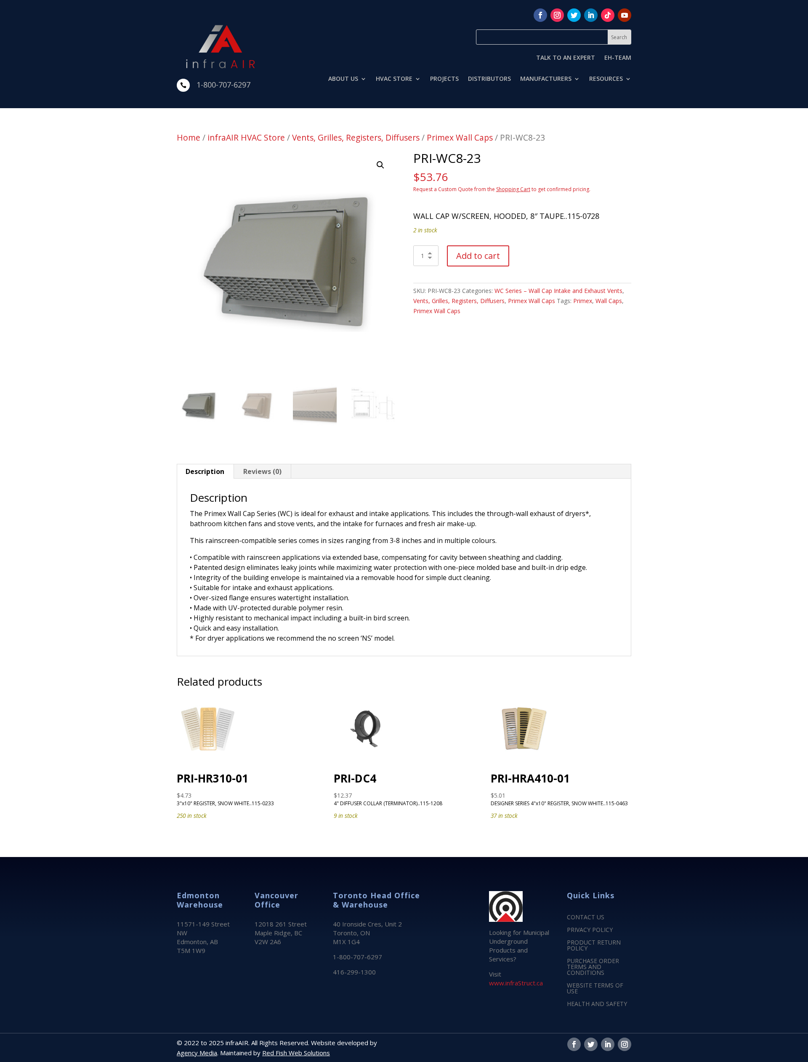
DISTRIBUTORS (489, 79)
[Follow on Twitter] (574, 15)
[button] (380, 165)
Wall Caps (608, 301)
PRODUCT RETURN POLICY (594, 946)
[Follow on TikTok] (607, 15)
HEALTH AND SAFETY (597, 1004)
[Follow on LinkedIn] (591, 15)
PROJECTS (444, 79)
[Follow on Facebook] (540, 15)
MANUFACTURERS (545, 79)
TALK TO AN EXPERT (565, 58)
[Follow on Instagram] (557, 15)
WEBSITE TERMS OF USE (595, 988)
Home (188, 137)
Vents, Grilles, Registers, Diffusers (356, 137)
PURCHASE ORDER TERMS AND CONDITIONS (593, 967)
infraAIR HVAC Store (246, 137)
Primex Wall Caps (460, 137)
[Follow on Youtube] (624, 15)
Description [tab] (205, 471)
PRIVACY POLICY (590, 930)
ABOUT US (343, 79)
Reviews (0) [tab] (262, 471)
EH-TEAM (617, 58)
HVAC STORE (394, 79)
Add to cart (478, 255)
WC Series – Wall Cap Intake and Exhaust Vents (558, 291)
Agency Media (197, 1053)
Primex (582, 301)
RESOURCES (606, 79)
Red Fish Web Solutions (296, 1053)
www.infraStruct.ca (516, 983)
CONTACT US (585, 917)
